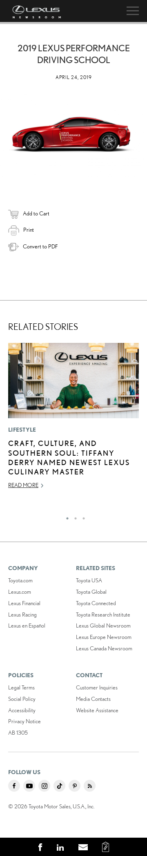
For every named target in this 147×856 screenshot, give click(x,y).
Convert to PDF (40, 246)
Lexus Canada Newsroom (104, 648)
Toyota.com (20, 580)
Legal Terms (21, 687)
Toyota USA (89, 580)
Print (28, 229)
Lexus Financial (24, 603)
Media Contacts (93, 699)
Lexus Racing (22, 614)
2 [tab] (73, 516)
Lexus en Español (26, 625)
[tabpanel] (73, 419)
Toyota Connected (96, 603)
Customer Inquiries (97, 687)
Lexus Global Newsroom (103, 625)
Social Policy (22, 699)
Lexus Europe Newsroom (103, 637)
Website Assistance (97, 710)
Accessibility (22, 710)
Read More (23, 485)
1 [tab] (65, 516)
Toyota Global (91, 591)
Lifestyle (22, 429)
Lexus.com (19, 591)
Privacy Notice (24, 721)
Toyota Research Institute (103, 614)
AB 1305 (18, 732)
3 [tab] (82, 516)
